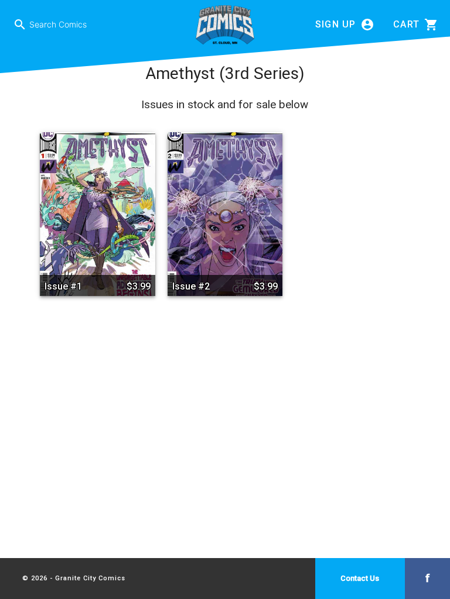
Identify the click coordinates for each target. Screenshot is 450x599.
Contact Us (359, 578)
